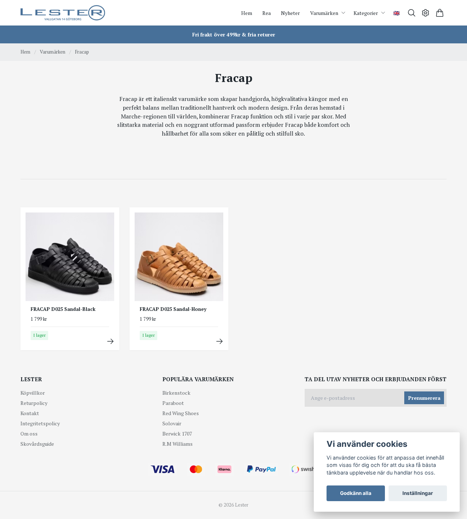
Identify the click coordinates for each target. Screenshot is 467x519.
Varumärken (52, 51)
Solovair (171, 423)
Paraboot (173, 402)
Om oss (29, 433)
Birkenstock (176, 392)
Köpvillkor (32, 392)
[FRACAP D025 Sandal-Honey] (219, 341)
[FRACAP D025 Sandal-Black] (110, 341)
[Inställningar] (425, 12)
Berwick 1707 (177, 433)
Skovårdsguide (37, 443)
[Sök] (412, 12)
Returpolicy (33, 402)
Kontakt (29, 413)
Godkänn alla (355, 493)
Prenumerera (424, 397)
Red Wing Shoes (180, 413)
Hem (25, 51)
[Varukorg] (440, 12)
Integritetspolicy (40, 423)
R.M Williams (177, 443)
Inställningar (417, 493)
